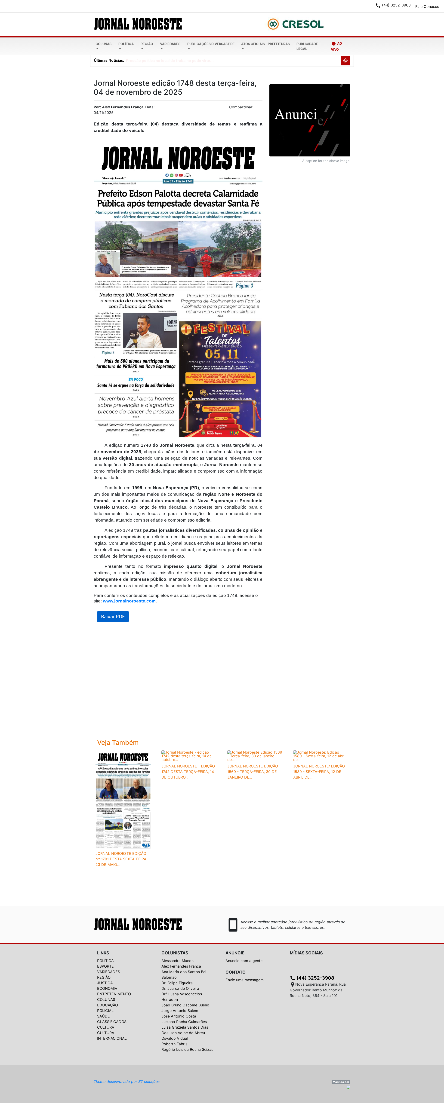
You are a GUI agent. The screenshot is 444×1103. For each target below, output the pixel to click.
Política (126, 44)
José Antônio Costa (178, 1016)
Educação (107, 1005)
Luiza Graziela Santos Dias (184, 1027)
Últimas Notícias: (109, 60)
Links (103, 952)
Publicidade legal (307, 46)
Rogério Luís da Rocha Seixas (187, 1049)
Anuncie (234, 952)
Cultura (105, 1027)
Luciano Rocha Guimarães (184, 1021)
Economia (107, 988)
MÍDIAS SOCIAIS (306, 952)
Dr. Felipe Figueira (177, 983)
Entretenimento (114, 994)
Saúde (103, 1016)
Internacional (112, 1038)
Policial (105, 1010)
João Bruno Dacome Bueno (185, 1005)
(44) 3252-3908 (312, 978)
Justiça (105, 983)
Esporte (105, 966)
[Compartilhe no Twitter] (259, 108)
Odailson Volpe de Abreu (183, 1032)
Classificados (111, 1021)
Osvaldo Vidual (174, 1038)
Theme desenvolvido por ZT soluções (127, 1081)
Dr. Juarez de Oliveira (180, 988)
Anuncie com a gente (243, 960)
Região (147, 44)
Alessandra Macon (177, 960)
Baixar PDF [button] (113, 616)
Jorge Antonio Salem (179, 1010)
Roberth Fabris (174, 1044)
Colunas (103, 44)
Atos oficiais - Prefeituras (265, 44)
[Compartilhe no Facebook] (261, 108)
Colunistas (174, 952)
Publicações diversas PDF (210, 44)
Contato (235, 972)
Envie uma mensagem (244, 980)
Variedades (170, 44)
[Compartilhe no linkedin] (257, 108)
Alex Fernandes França (181, 966)
